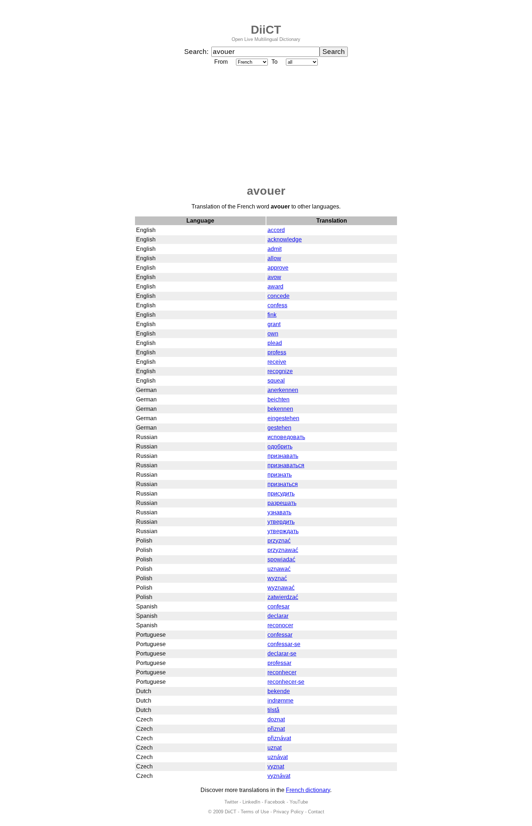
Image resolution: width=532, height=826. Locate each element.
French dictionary (308, 790)
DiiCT (266, 29)
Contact (316, 811)
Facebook (275, 802)
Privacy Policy (288, 811)
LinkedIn (251, 802)
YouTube (299, 802)
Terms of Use (255, 811)
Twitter (231, 802)
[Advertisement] (266, 125)
